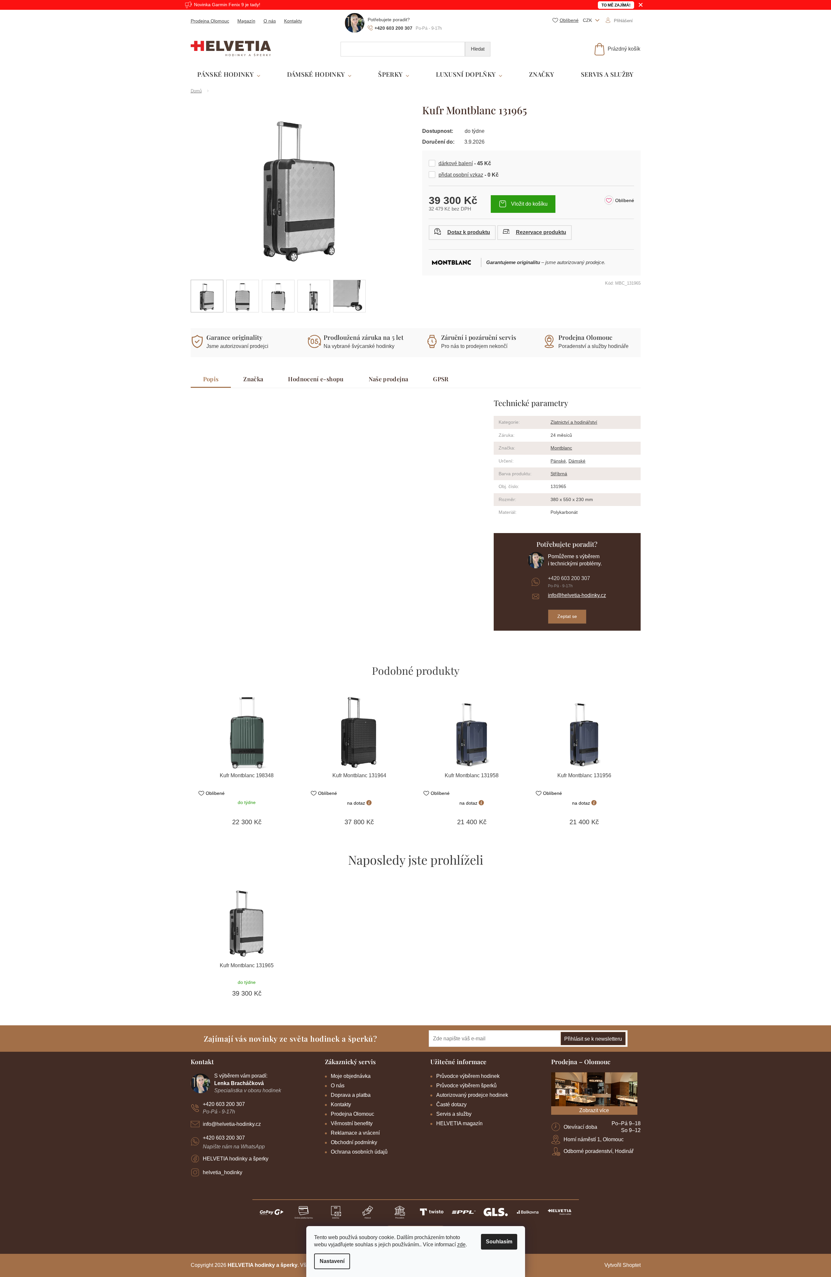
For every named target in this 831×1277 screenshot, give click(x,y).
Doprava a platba (351, 1095)
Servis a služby (453, 1114)
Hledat (478, 49)
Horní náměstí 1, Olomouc (594, 1139)
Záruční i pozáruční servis (478, 337)
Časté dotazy (451, 1104)
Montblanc (561, 447)
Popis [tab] (211, 379)
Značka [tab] (253, 379)
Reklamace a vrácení (355, 1133)
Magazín (246, 21)
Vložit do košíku (529, 204)
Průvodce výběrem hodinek (468, 1076)
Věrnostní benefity (352, 1123)
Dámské (576, 461)
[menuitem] (229, 74)
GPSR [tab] (440, 379)
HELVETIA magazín (459, 1123)
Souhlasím (499, 1241)
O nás (270, 21)
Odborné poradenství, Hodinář (598, 1151)
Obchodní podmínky (354, 1142)
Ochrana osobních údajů (359, 1152)
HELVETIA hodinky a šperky (235, 1158)
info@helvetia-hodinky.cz (577, 595)
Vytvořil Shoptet (622, 1265)
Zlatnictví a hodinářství (574, 422)
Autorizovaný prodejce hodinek (472, 1095)
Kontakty (293, 21)
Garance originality (234, 337)
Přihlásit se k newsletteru (593, 1039)
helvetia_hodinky (222, 1172)
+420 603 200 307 (569, 578)
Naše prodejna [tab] (388, 379)
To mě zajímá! (616, 5)
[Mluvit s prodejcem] (462, 232)
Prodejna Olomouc (210, 21)
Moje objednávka (351, 1076)
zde (461, 1244)
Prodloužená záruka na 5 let (364, 337)
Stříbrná (559, 473)
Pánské (558, 461)
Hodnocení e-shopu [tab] (316, 379)
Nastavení (332, 1261)
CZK (588, 20)
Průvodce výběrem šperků (466, 1085)
